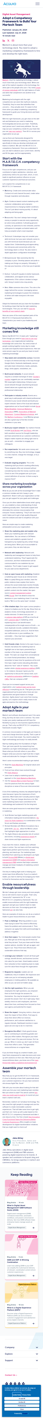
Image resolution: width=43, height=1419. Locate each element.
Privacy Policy (26, 1395)
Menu (37, 4)
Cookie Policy (17, 1395)
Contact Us (10, 1375)
